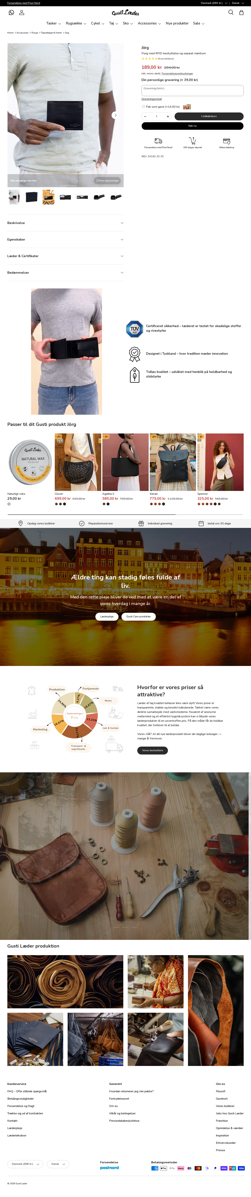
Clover (59, 494)
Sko (126, 23)
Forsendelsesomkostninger (177, 73)
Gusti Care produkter (138, 616)
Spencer (202, 494)
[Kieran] (173, 462)
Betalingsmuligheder (20, 1099)
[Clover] (78, 462)
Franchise (222, 1121)
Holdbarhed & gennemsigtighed (137, 880)
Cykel (95, 23)
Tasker (51, 23)
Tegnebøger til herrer (51, 32)
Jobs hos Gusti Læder (230, 1113)
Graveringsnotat (151, 99)
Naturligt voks (16, 494)
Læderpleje (107, 616)
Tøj (111, 23)
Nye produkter (177, 23)
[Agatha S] (125, 462)
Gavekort (222, 1099)
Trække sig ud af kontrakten (25, 1113)
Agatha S (108, 494)
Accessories (147, 23)
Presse (220, 1150)
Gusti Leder (21, 1183)
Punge (35, 32)
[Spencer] (220, 462)
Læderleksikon (16, 1135)
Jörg (67, 32)
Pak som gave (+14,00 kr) (162, 107)
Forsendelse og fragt (20, 1106)
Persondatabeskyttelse (124, 1121)
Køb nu (193, 126)
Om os (113, 1106)
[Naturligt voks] (30, 462)
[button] (11, 12)
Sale (196, 23)
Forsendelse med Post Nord (23, 3)
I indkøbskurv (209, 116)
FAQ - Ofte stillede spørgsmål (27, 1091)
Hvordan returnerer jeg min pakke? (131, 1091)
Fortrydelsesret (119, 1099)
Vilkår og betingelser (122, 1113)
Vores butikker (225, 1106)
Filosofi (220, 1091)
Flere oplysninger (109, 180)
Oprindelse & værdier (229, 1128)
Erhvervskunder (226, 1143)
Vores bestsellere (152, 750)
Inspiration (222, 1135)
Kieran (154, 494)
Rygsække (74, 23)
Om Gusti (100, 880)
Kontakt (12, 1121)
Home (10, 32)
